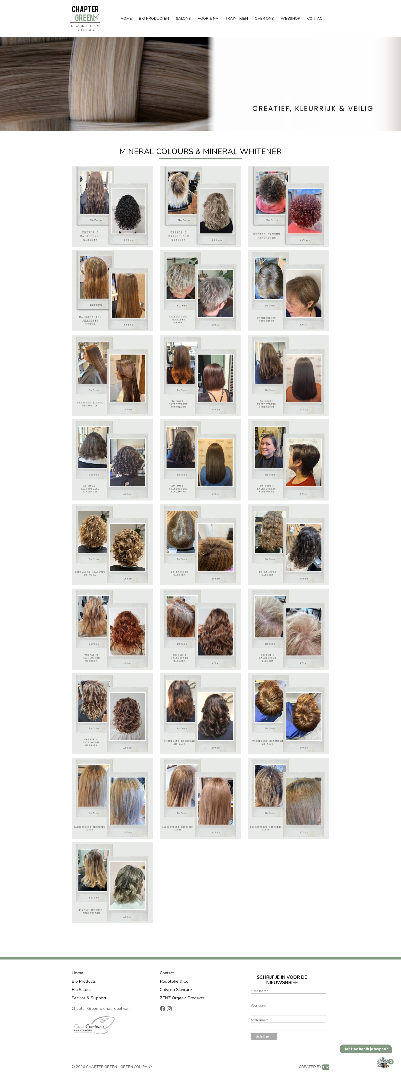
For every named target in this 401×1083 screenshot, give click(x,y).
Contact (315, 18)
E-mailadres (259, 991)
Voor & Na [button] (208, 18)
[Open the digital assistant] (383, 1063)
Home (126, 18)
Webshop (290, 18)
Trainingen (236, 18)
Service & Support (89, 998)
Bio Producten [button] (154, 18)
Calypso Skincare (176, 989)
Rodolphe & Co (174, 981)
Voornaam (258, 1005)
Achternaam (259, 1020)
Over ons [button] (264, 18)
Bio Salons (81, 989)
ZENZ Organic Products (182, 998)
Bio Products (84, 981)
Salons (183, 18)
